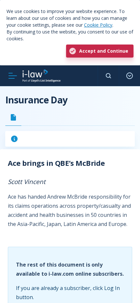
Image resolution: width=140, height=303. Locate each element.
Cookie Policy (98, 25)
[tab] (13, 117)
